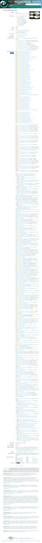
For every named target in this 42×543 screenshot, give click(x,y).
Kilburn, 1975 (24, 53)
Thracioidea (19, 23)
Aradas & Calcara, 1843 (25, 238)
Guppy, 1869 (24, 262)
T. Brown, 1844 (24, 232)
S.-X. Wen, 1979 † (25, 168)
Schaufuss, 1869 (25, 195)
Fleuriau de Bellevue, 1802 (27, 197)
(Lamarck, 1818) (25, 79)
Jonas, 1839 (24, 369)
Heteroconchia (20, 20)
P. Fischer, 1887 (23, 47)
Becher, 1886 (23, 255)
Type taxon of (11, 33)
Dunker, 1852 (24, 357)
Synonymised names (10, 38)
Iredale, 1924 (21, 41)
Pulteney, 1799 (21, 30)
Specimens (26, 6)
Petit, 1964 (23, 91)
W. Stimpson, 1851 (25, 253)
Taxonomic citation (10, 453)
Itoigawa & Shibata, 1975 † (26, 122)
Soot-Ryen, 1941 (25, 342)
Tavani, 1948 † (25, 160)
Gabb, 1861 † (24, 249)
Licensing (12, 462)
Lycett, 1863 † (25, 127)
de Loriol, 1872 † (24, 130)
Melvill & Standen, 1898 (26, 221)
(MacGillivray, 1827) (25, 120)
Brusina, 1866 (24, 279)
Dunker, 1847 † (24, 162)
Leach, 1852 (24, 186)
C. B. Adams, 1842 (25, 281)
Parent (13, 35)
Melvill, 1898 (24, 51)
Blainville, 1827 (16, 485)
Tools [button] (35, 6)
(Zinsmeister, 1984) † (24, 116)
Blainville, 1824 (20, 36)
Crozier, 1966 (23, 344)
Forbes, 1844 (25, 330)
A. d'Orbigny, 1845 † (25, 140)
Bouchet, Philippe (35, 459)
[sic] (23, 327)
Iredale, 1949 (22, 45)
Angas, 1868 (23, 90)
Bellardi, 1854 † (24, 251)
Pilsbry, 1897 (23, 355)
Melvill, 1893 (24, 103)
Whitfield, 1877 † (25, 161)
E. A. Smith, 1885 (25, 88)
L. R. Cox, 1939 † (24, 74)
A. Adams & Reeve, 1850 (26, 275)
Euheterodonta (20, 21)
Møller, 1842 (23, 93)
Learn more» (32, 538)
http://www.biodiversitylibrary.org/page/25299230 (19, 475)
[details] (31, 450)
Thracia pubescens (35, 19)
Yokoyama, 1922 (24, 359)
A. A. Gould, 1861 (24, 131)
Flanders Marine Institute (17, 540)
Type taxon (12, 30)
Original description (10, 447)
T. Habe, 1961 (23, 80)
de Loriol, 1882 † (25, 148)
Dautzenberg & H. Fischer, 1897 (27, 266)
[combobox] (32, 4)
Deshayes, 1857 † (25, 76)
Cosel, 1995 (23, 102)
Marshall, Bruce (34, 460)
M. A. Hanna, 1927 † (26, 156)
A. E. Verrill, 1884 (24, 308)
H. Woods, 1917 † (24, 141)
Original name (11, 36)
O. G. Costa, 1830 (21, 42)
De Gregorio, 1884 (24, 304)
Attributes (29, 6)
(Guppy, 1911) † (28, 175)
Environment (11, 442)
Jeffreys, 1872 (25, 107)
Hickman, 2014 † (25, 82)
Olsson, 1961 (24, 219)
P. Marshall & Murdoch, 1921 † (26, 87)
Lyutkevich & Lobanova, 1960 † (26, 213)
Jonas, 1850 (24, 300)
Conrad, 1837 (23, 68)
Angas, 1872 (23, 211)
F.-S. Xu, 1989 (24, 77)
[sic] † (19, 38)
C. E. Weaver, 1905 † (26, 144)
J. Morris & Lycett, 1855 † (26, 133)
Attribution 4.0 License (19, 463)
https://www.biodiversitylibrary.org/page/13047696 (14, 492)
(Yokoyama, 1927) (25, 81)
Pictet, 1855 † (24, 128)
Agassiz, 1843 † (21, 40)
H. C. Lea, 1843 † (25, 171)
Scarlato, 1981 (24, 106)
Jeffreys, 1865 (24, 75)
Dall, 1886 (23, 114)
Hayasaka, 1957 (25, 292)
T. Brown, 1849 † (24, 135)
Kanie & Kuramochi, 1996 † (26, 394)
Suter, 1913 (24, 371)
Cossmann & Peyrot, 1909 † (26, 69)
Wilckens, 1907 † (25, 146)
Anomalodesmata (20, 22)
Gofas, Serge (34, 458)
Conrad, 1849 (24, 117)
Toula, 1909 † (24, 273)
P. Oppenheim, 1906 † (25, 52)
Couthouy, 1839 (24, 64)
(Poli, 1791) (24, 325)
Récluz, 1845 (24, 225)
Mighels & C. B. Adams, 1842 (26, 382)
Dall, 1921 (24, 340)
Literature (18, 6)
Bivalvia (19, 18)
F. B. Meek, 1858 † (25, 149)
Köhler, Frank (34, 461)
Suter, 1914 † (24, 306)
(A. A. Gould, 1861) (30, 207)
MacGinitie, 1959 (24, 209)
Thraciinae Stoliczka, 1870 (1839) (22, 33)
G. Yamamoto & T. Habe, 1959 (29, 202)
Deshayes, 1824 (24, 66)
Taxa (15, 6)
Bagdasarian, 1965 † (26, 384)
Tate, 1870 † (23, 126)
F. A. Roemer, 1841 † (25, 153)
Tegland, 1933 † (24, 105)
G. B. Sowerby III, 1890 (25, 60)
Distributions (21, 6)
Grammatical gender (10, 445)
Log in (38, 6)
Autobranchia (20, 19)
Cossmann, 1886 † (24, 78)
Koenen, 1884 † (24, 55)
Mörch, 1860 (23, 236)
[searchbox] (32, 4)
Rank (13, 28)
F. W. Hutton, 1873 (25, 277)
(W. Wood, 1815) (24, 65)
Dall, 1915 (24, 61)
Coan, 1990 (27, 413)
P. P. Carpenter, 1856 (25, 113)
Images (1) (10, 471)
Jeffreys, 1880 (23, 367)
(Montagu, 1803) (27, 188)
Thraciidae (19, 24)
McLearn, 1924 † (25, 129)
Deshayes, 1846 (24, 234)
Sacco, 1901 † (25, 166)
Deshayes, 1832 (24, 332)
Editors (33, 6)
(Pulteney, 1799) (23, 31)
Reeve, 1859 (24, 62)
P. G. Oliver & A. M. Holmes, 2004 (28, 56)
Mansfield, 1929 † (27, 180)
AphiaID (12, 12)
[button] (3, 10)
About (13, 6)
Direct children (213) (10, 51)
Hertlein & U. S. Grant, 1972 (26, 290)
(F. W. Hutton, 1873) (24, 121)
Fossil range (12, 444)
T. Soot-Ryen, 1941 (23, 46)
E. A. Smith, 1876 (25, 54)
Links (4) (5, 471)
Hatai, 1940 (24, 288)
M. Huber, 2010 (24, 115)
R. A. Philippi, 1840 (24, 318)
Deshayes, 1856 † (25, 100)
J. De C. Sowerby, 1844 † (25, 142)
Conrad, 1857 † (24, 147)
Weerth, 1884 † (24, 159)
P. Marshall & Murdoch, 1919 (26, 118)
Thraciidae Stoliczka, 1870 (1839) (22, 35)
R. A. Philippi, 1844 (25, 268)
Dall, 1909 (23, 63)
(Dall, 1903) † (25, 119)
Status (13, 27)
